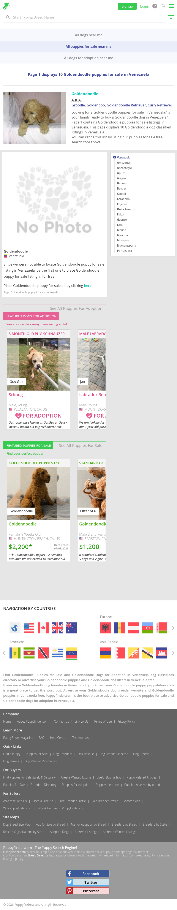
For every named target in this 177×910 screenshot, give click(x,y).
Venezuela (124, 157)
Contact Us (61, 721)
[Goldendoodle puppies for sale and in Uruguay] (57, 652)
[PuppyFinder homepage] (6, 6)
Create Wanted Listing (76, 777)
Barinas (122, 183)
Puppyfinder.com (14, 852)
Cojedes (122, 204)
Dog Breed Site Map (16, 824)
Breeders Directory (43, 785)
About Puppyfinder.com (32, 721)
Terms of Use (103, 721)
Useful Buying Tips (108, 777)
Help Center (58, 738)
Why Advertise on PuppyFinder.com (61, 808)
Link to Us (81, 721)
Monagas (123, 240)
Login (144, 6)
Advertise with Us (15, 801)
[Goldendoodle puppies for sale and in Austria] (133, 627)
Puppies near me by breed (142, 785)
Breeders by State (155, 824)
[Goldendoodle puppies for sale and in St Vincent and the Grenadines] (15, 652)
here (88, 285)
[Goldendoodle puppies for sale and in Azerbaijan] (147, 627)
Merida (121, 230)
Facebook (90, 873)
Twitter (90, 882)
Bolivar (121, 188)
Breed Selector (38, 855)
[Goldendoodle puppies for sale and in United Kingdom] (57, 627)
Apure (121, 173)
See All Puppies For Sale (80, 445)
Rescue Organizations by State (23, 832)
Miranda (122, 235)
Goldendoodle (16, 251)
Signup (127, 6)
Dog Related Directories (41, 761)
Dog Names (11, 761)
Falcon (121, 214)
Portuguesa (124, 251)
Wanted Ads (132, 801)
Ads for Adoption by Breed (88, 824)
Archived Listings (86, 832)
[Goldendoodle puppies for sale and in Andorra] (119, 627)
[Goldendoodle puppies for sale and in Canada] (43, 627)
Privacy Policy (126, 721)
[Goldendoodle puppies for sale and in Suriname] (29, 652)
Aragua (121, 178)
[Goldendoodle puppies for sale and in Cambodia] (161, 652)
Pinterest (91, 890)
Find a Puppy (11, 754)
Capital (121, 194)
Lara (120, 225)
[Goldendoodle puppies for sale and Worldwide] (15, 627)
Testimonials (80, 738)
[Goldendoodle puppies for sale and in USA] (29, 627)
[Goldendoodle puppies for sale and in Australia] (71, 627)
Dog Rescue (86, 754)
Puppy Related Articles (142, 777)
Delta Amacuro (126, 209)
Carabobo (123, 199)
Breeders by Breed (124, 824)
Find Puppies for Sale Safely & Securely (29, 777)
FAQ (41, 738)
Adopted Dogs (59, 832)
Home (7, 721)
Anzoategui (124, 168)
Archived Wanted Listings (119, 832)
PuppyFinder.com (17, 847)
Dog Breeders (62, 754)
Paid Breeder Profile (105, 801)
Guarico (122, 220)
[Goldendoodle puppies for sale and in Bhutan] (133, 652)
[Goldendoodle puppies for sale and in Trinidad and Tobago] (43, 652)
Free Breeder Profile (72, 801)
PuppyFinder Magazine (18, 738)
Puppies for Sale (37, 754)
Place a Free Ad (42, 801)
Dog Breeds (141, 754)
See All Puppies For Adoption (76, 308)
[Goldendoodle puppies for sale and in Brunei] (147, 652)
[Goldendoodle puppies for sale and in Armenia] (105, 652)
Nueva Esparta (126, 245)
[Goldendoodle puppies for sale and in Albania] (105, 627)
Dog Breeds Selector (114, 754)
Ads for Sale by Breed (50, 824)
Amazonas (124, 163)
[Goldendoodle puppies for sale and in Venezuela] (71, 652)
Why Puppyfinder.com (17, 808)
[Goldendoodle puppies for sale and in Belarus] (161, 627)
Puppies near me (107, 785)
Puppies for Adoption (76, 785)
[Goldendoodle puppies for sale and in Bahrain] (119, 652)
